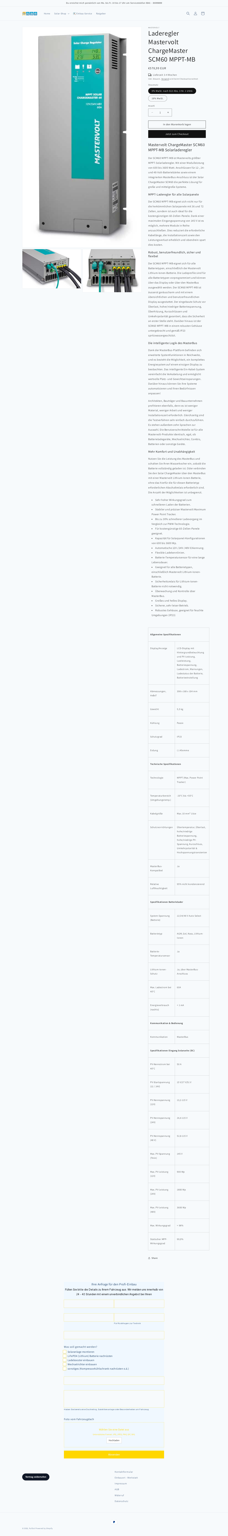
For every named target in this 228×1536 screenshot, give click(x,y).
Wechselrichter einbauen (82, 1364)
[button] (61, 13)
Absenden (114, 1454)
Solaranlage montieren (81, 1352)
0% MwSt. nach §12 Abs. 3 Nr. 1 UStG (172, 90)
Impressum (121, 1483)
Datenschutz (121, 1501)
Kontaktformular (124, 1471)
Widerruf (119, 1495)
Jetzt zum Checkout (177, 134)
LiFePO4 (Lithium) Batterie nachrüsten (90, 1356)
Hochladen (114, 1440)
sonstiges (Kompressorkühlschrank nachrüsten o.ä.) (98, 1368)
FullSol (32, 1528)
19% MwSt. (158, 98)
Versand (165, 79)
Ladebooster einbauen (81, 1360)
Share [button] (155, 1257)
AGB (117, 1489)
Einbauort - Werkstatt (126, 1477)
